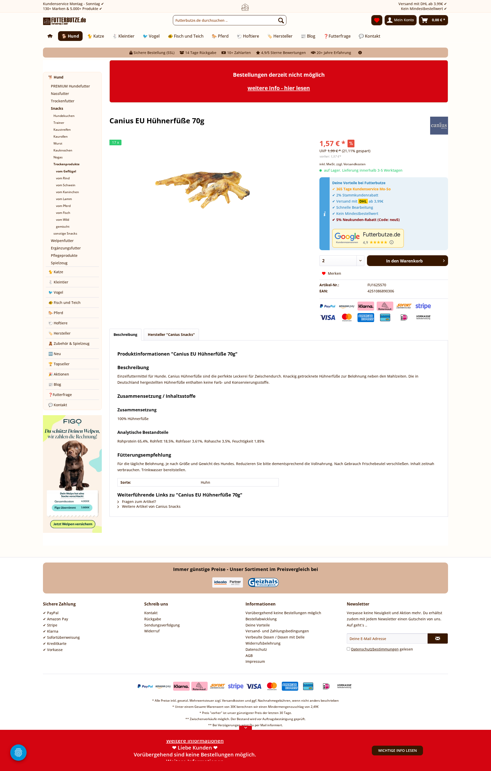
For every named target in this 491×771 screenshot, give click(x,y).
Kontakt (151, 612)
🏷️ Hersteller (59, 333)
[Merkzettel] (376, 20)
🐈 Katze (55, 271)
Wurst (57, 143)
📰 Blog (54, 384)
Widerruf (152, 631)
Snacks (57, 108)
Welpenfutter (62, 240)
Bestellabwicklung (261, 618)
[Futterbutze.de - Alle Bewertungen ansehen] (388, 238)
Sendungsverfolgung (162, 625)
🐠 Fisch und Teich (64, 302)
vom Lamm (64, 199)
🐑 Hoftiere (58, 323)
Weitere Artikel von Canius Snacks (151, 506)
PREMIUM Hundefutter (70, 86)
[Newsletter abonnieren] (438, 638)
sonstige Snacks (65, 233)
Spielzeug (59, 262)
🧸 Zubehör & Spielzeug (69, 343)
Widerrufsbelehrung (263, 643)
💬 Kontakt (57, 404)
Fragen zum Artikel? (138, 501)
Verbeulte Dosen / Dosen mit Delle (275, 637)
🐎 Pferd (55, 312)
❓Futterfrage (60, 394)
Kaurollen (60, 136)
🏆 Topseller (59, 363)
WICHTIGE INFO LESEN (397, 750)
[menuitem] (229, 20)
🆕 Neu (54, 353)
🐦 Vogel (55, 292)
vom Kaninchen (67, 192)
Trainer (58, 122)
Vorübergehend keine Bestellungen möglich (283, 612)
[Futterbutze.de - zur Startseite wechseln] (64, 21)
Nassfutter (60, 93)
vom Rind (63, 178)
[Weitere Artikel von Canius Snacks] (439, 126)
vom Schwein (65, 185)
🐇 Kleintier (58, 282)
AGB (249, 655)
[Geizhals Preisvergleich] (263, 582)
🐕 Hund (55, 77)
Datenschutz (256, 649)
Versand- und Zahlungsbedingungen (277, 631)
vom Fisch (63, 213)
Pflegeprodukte (64, 255)
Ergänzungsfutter (66, 248)
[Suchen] (281, 20)
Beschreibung (125, 334)
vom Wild (62, 219)
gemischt (63, 226)
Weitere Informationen (195, 757)
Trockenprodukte (66, 164)
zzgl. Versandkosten (351, 164)
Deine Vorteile (258, 625)
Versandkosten (233, 700)
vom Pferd (63, 206)
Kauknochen (62, 150)
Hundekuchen (64, 116)
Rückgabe (152, 618)
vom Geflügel (66, 171)
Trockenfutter (62, 100)
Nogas (58, 157)
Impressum (255, 661)
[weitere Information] (360, 52)
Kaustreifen (62, 129)
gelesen (382, 649)
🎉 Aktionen (58, 374)
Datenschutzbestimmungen (375, 649)
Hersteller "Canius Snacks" (171, 334)
